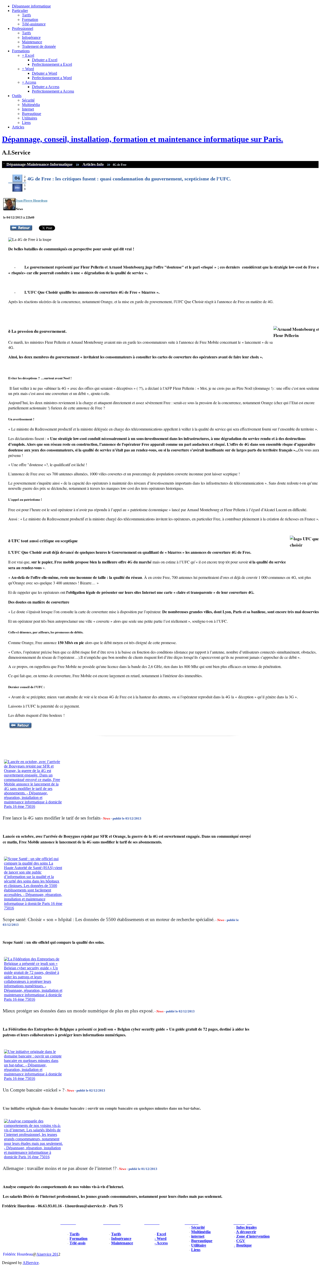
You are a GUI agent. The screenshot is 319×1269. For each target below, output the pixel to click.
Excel (161, 1234)
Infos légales (246, 1227)
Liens (26, 122)
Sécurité (28, 100)
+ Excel (28, 55)
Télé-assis (77, 1243)
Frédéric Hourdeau (18, 1254)
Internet (28, 109)
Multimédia (31, 105)
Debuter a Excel (44, 60)
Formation (30, 19)
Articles (18, 127)
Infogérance (31, 37)
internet (197, 1236)
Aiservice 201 (47, 1254)
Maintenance (32, 42)
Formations (21, 51)
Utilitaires (29, 118)
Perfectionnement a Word (52, 78)
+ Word (28, 69)
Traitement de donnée (39, 46)
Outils (16, 96)
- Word (160, 1238)
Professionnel (22, 28)
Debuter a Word (44, 73)
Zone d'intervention (253, 1236)
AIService (31, 1263)
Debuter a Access (45, 87)
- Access (161, 1243)
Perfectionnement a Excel (52, 64)
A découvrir (246, 1232)
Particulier (20, 10)
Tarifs (26, 15)
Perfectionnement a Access (53, 91)
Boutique (244, 1245)
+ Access (29, 82)
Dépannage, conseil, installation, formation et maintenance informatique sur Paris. (142, 139)
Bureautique (31, 113)
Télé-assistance (34, 24)
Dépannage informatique (31, 6)
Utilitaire (198, 1245)
